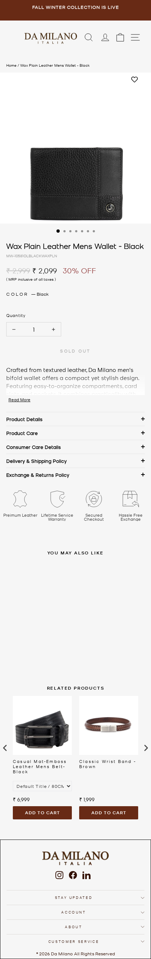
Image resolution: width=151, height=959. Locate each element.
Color (27, 294)
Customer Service (73, 941)
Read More (19, 399)
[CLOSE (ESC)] (75, 148)
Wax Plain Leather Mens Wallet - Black (55, 65)
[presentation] (5, 747)
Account (73, 912)
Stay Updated (74, 897)
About (73, 926)
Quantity (16, 315)
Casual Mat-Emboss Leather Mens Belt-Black (40, 766)
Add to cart (42, 812)
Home (11, 65)
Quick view (49, 611)
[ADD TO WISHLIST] (134, 80)
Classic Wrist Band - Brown (107, 764)
